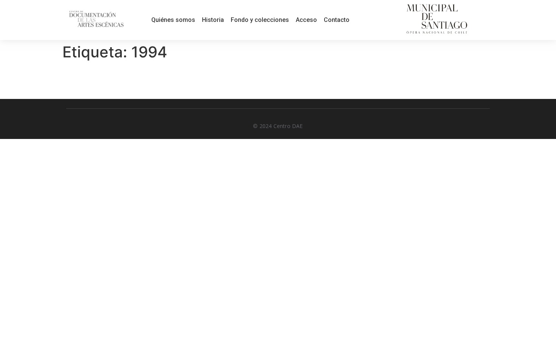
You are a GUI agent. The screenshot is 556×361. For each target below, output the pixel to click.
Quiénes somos (173, 19)
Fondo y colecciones (260, 19)
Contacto (336, 19)
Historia (213, 19)
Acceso (306, 19)
